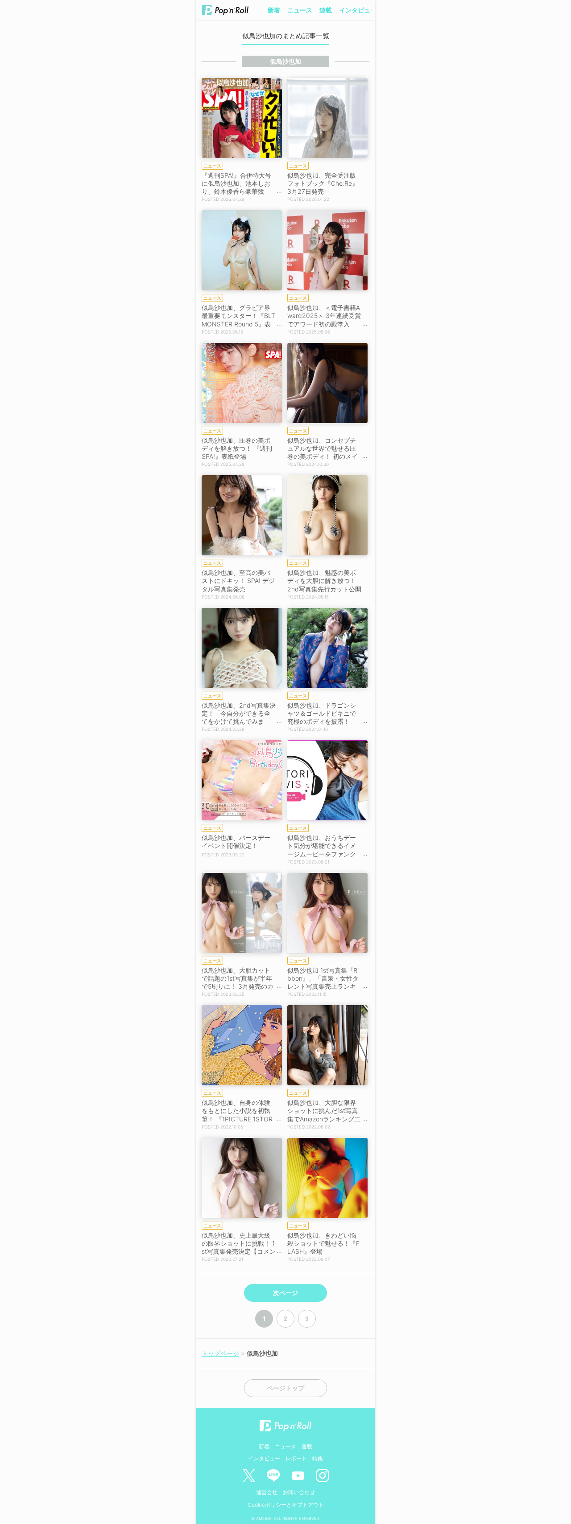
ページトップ (285, 1388)
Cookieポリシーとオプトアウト (286, 1504)
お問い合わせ (299, 1492)
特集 (317, 1458)
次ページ (285, 1292)
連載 (325, 10)
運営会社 (266, 1492)
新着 (274, 10)
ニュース (299, 10)
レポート (296, 1458)
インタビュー (358, 10)
